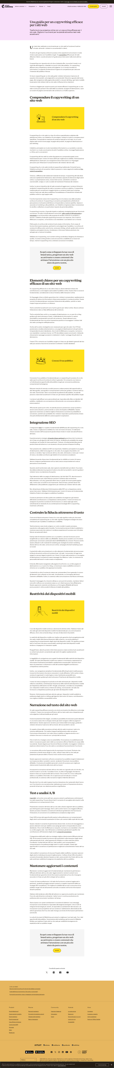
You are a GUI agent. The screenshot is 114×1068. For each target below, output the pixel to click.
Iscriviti (57, 268)
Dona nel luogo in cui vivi (74, 1016)
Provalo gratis (93, 6)
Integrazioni (32, 6)
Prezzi (48, 6)
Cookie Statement (62, 1065)
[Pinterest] (71, 1052)
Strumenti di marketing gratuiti (36, 1014)
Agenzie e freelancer (56, 1011)
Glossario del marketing (34, 1016)
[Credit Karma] (56, 1045)
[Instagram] (59, 1052)
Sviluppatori (54, 1014)
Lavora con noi (72, 1019)
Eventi (52, 1016)
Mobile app (12, 1032)
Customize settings (102, 1064)
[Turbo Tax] (46, 1045)
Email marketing (13, 1016)
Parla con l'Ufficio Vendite (93, 1019)
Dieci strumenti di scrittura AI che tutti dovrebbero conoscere (25, 988)
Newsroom (71, 1014)
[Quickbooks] (66, 1045)
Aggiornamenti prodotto (15, 1014)
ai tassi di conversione (64, 832)
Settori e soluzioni (19, 6)
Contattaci (90, 1011)
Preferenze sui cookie (74, 1061)
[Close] (111, 1065)
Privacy (59, 1061)
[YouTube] (67, 1052)
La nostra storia (72, 1011)
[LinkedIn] (63, 1052)
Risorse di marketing (33, 1011)
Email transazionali (13, 1019)
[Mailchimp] (75, 1045)
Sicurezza (11, 1027)
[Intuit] (38, 1045)
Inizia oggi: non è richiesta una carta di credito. (76, 1)
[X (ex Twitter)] (55, 1052)
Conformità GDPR (13, 1024)
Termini (63, 1061)
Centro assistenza (91, 1016)
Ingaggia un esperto (92, 1014)
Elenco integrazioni (33, 1019)
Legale (67, 1061)
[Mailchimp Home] (7, 6)
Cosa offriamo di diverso (15, 1022)
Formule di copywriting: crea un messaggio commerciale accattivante (27, 994)
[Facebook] (51, 1052)
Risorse (41, 6)
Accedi (104, 6)
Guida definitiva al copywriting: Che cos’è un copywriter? (24, 991)
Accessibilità (71, 1022)
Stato (10, 1030)
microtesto (33, 215)
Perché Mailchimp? (13, 1011)
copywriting (63, 55)
